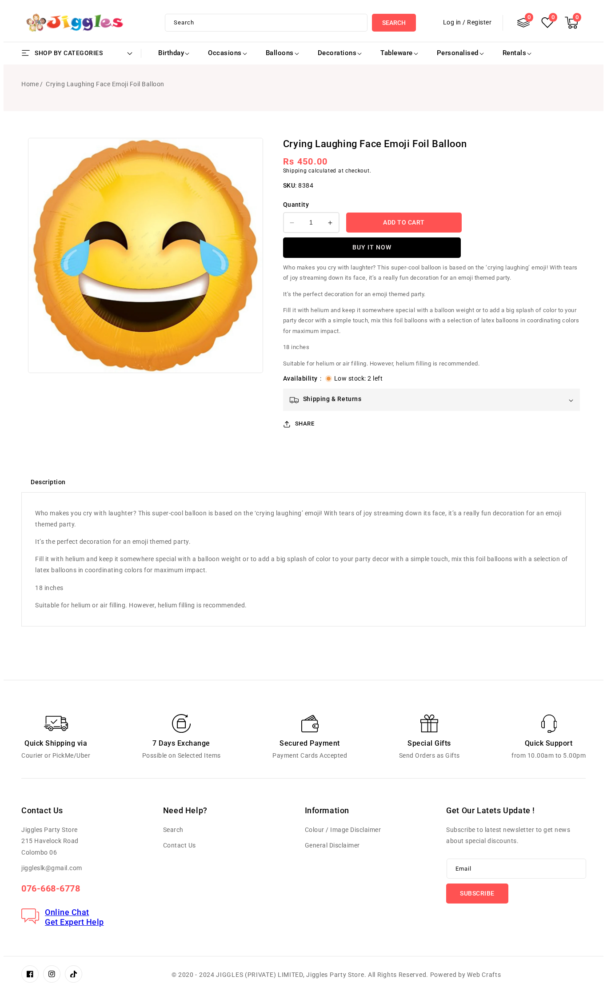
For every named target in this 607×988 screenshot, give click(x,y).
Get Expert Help (74, 922)
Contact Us (179, 845)
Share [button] (305, 424)
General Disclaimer (332, 845)
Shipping (295, 171)
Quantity (296, 204)
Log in (452, 22)
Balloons (280, 53)
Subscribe (477, 893)
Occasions (225, 53)
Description (48, 482)
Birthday (171, 53)
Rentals (515, 53)
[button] (571, 22)
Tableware (396, 53)
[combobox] (266, 23)
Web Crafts (484, 974)
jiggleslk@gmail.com (51, 868)
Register (479, 22)
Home (30, 84)
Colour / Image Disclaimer (343, 829)
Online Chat (67, 912)
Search (394, 22)
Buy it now (371, 247)
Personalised (458, 53)
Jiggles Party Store (335, 974)
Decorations (337, 53)
